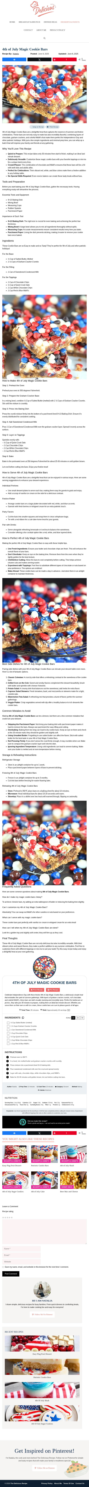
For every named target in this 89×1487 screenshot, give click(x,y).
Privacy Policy (57, 30)
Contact (28, 30)
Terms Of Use (68, 1483)
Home (12, 22)
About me (41, 30)
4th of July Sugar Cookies (13, 1191)
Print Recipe (54, 127)
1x (73, 1018)
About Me (58, 1483)
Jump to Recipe (38, 127)
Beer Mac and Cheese (69, 1191)
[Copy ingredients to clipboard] (23, 1017)
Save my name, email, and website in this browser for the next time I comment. (37, 1267)
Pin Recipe (54, 990)
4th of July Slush (67, 1165)
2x (78, 1018)
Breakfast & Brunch (29, 22)
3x (82, 1018)
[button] (44, 38)
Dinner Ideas (50, 22)
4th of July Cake (38, 1191)
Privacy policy (46, 1483)
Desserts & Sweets (70, 22)
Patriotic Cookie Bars (40, 1165)
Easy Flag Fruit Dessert (11, 1165)
